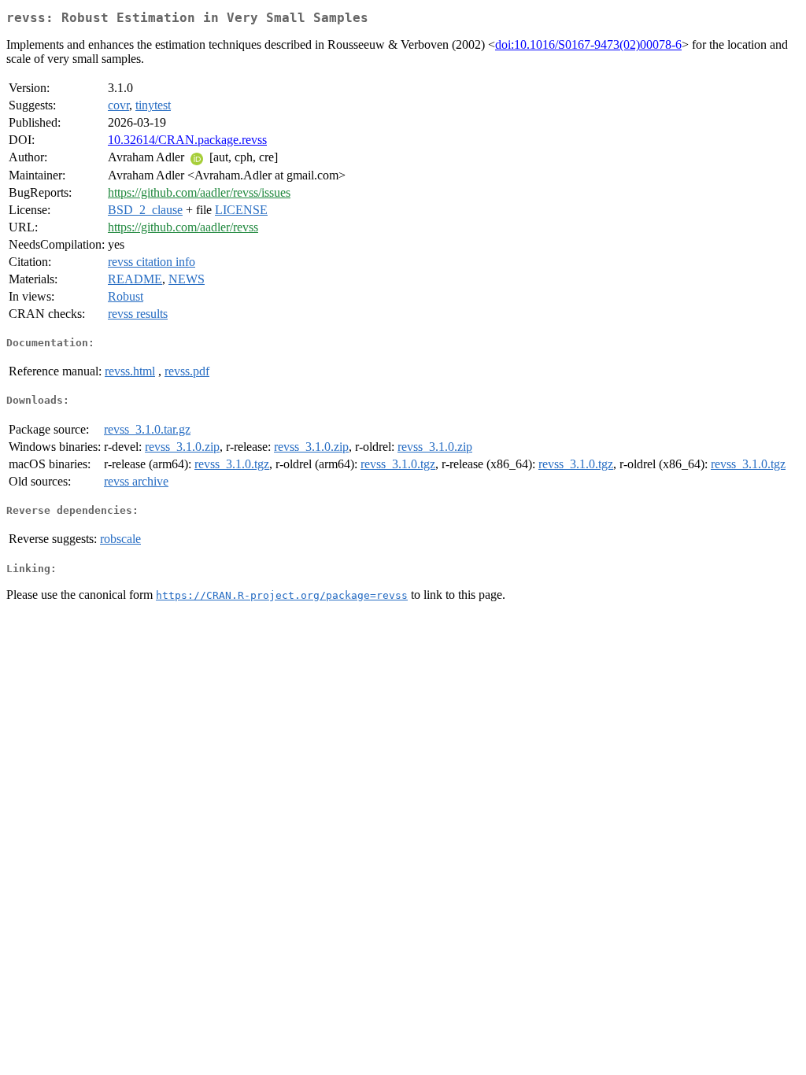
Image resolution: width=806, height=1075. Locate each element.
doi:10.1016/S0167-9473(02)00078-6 (588, 44)
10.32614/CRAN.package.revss (187, 139)
